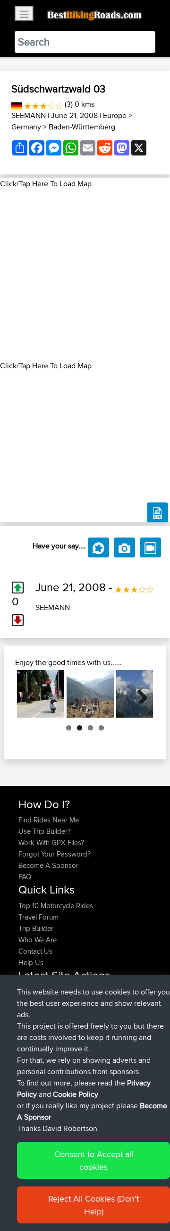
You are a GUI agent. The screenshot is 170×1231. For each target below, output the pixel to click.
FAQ (24, 877)
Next (138, 693)
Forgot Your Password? (54, 854)
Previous (31, 693)
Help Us (30, 962)
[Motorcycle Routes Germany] (16, 104)
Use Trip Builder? (44, 831)
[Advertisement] (85, 275)
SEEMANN (28, 115)
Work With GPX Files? (51, 843)
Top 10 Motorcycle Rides (55, 906)
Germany (26, 126)
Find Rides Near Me (48, 820)
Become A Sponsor (48, 865)
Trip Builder (35, 928)
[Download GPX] (157, 512)
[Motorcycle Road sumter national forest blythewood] (40, 694)
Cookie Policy (75, 1094)
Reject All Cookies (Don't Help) (93, 1205)
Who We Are (37, 940)
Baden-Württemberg (82, 126)
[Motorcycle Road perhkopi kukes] (90, 694)
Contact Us (35, 951)
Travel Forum (38, 917)
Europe (115, 115)
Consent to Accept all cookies (93, 1160)
